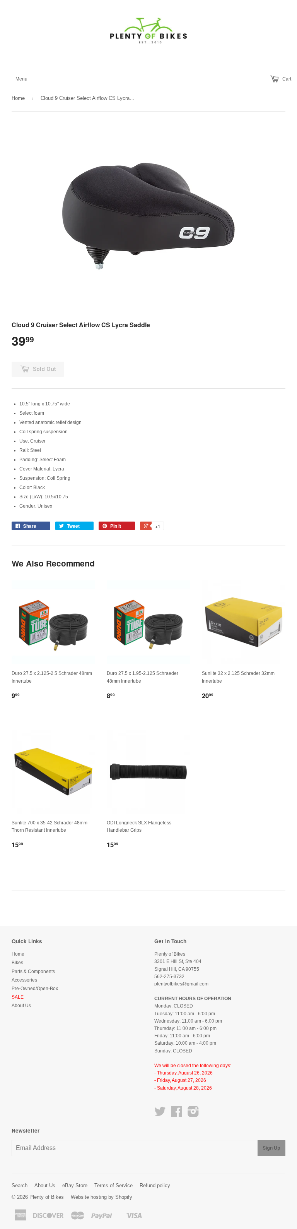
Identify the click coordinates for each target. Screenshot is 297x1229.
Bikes (17, 962)
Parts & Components (33, 971)
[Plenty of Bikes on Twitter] (160, 1114)
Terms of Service (113, 1185)
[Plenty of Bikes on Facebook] (177, 1114)
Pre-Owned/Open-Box (35, 988)
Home (18, 98)
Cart (286, 79)
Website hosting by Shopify (101, 1197)
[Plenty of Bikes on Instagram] (193, 1114)
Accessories (24, 980)
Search (19, 1185)
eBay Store (74, 1185)
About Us (21, 1005)
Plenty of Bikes (46, 1197)
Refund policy (155, 1185)
